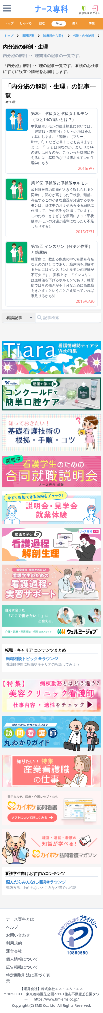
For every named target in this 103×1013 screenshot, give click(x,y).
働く (75, 23)
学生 (92, 23)
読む (42, 23)
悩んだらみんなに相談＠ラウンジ (36, 882)
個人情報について (22, 959)
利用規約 (14, 943)
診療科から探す (53, 35)
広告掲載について (22, 967)
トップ (9, 23)
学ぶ (59, 23)
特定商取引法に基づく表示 (28, 978)
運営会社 (14, 951)
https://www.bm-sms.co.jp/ (56, 999)
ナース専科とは (20, 919)
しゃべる (26, 23)
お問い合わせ (18, 935)
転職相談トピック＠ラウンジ (32, 658)
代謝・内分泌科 (83, 35)
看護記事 (28, 35)
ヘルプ (12, 927)
